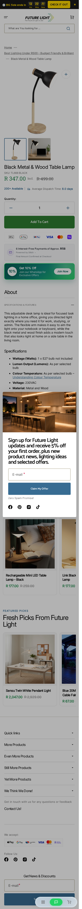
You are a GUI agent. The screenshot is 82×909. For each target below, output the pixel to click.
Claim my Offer (39, 489)
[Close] (70, 397)
